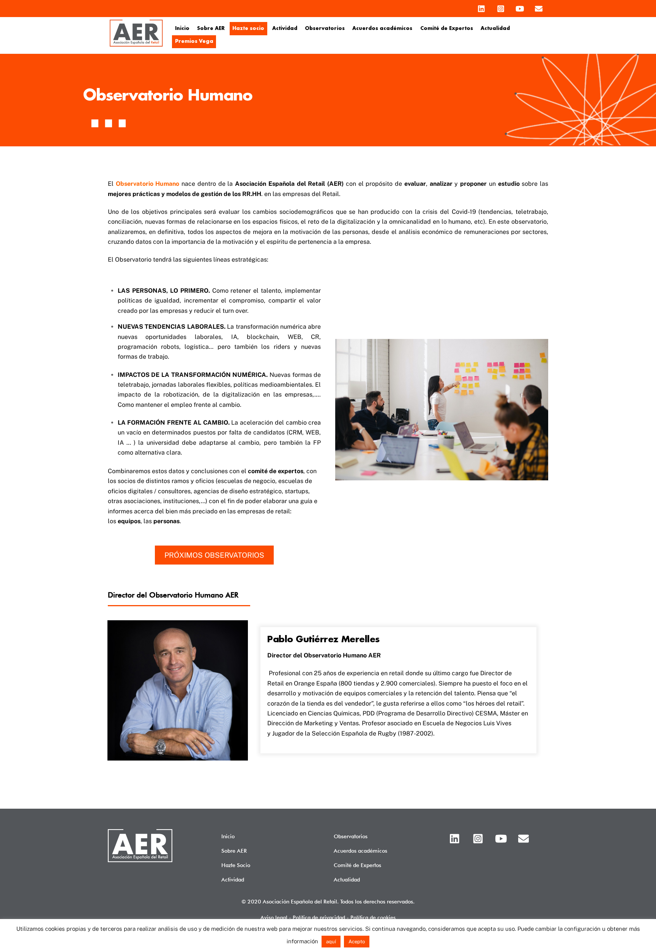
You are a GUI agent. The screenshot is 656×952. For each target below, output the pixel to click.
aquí (331, 941)
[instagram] (500, 6)
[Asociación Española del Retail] (136, 45)
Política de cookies (373, 917)
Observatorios (325, 28)
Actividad (284, 28)
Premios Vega (194, 41)
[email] (538, 6)
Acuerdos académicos (382, 28)
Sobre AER (211, 28)
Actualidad (495, 28)
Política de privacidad (319, 917)
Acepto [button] (356, 941)
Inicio (182, 28)
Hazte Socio (235, 865)
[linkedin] (481, 6)
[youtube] (519, 6)
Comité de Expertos (446, 28)
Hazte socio (248, 28)
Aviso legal (273, 917)
